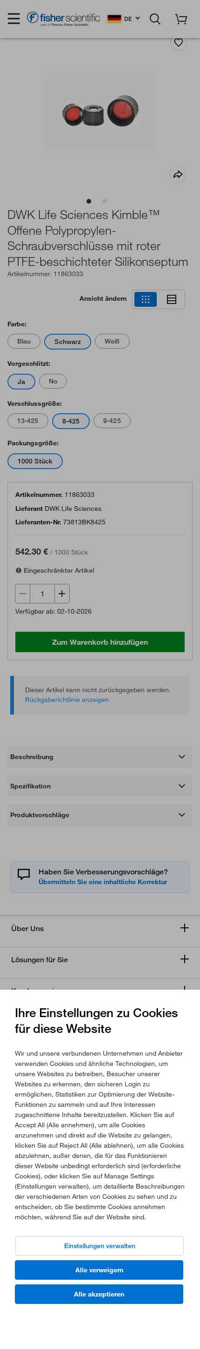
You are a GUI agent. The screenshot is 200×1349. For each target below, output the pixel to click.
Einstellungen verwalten (99, 1246)
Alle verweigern (99, 1270)
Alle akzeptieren (99, 1294)
